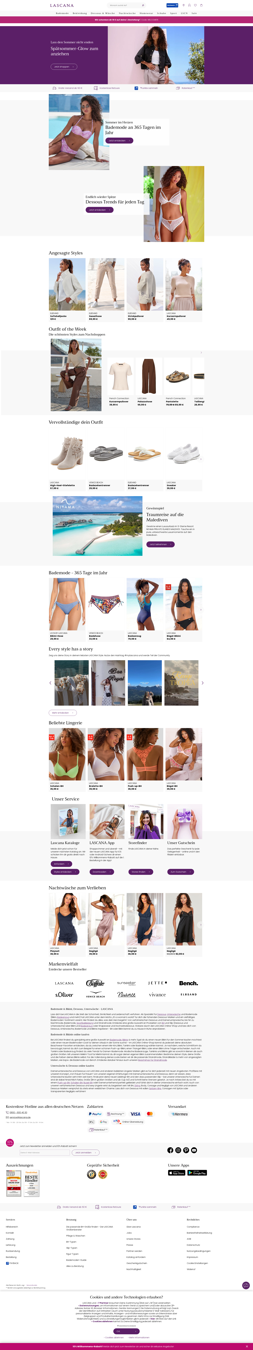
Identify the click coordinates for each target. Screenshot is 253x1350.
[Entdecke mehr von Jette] (157, 983)
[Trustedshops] (91, 1174)
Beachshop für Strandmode (152, 1060)
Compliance (193, 1226)
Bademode (62, 13)
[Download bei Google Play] (197, 1173)
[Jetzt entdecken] (79, 132)
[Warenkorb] (201, 5)
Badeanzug (63, 1017)
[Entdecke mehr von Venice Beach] (95, 994)
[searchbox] (123, 5)
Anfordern (59, 863)
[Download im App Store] (176, 1173)
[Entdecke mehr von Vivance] (157, 994)
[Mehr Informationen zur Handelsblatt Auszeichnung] (32, 1183)
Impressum (192, 1257)
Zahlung (10, 1238)
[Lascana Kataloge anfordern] (68, 821)
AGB (189, 1238)
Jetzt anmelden (83, 1152)
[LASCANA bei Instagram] (178, 1150)
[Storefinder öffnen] (183, 5)
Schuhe (161, 13)
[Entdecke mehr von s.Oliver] (64, 994)
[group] (73, 683)
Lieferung (10, 1245)
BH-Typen (71, 1241)
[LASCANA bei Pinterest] (186, 1150)
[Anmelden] (189, 5)
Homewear (146, 13)
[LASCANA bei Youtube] (194, 1150)
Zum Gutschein (178, 871)
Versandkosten (31, 1285)
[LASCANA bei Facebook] (170, 1150)
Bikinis (125, 1039)
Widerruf (191, 1269)
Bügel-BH (88, 1082)
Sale (194, 13)
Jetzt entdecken (117, 140)
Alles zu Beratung (75, 1266)
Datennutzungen (89, 1305)
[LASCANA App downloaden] (107, 821)
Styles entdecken (63, 871)
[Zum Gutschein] (184, 821)
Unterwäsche (174, 1014)
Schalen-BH (77, 1082)
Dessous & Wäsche (103, 13)
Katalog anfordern (136, 1257)
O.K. (118, 1331)
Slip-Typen (71, 1247)
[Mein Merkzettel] (195, 5)
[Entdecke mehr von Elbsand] (188, 994)
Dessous (161, 1014)
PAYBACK (14, 1263)
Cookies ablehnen (103, 1321)
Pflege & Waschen (75, 1235)
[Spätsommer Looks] (156, 55)
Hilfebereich (12, 1226)
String (137, 1085)
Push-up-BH (64, 1082)
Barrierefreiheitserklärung (199, 1232)
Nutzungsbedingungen (199, 1251)
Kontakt (10, 1232)
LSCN (184, 13)
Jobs (129, 1232)
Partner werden (134, 1251)
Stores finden (138, 871)
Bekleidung (80, 13)
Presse (129, 1245)
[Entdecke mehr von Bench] (188, 983)
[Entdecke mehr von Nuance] (126, 994)
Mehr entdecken (60, 712)
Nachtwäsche (127, 13)
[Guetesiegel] (102, 1174)
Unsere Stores (133, 1238)
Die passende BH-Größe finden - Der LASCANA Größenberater (89, 1228)
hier (153, 1319)
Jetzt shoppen (61, 66)
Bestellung (11, 1257)
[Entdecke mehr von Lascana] (64, 983)
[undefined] (200, 290)
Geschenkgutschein (136, 1263)
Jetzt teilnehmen (158, 544)
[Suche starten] (143, 5)
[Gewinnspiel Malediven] (97, 526)
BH (163, 1023)
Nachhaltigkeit (133, 1269)
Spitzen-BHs (155, 1088)
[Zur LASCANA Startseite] (62, 5)
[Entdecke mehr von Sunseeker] (126, 983)
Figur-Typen (72, 1253)
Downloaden (99, 871)
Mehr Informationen (139, 1337)
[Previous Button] (50, 683)
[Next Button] (202, 683)
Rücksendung (13, 1251)
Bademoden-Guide (76, 1260)
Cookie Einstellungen (197, 1263)
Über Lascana (133, 1226)
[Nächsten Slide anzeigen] (201, 353)
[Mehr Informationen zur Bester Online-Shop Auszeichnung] (14, 1183)
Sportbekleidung (85, 1023)
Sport (173, 13)
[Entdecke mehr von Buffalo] (95, 983)
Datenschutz (193, 1245)
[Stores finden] (145, 821)
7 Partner (103, 1303)
